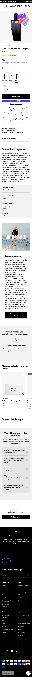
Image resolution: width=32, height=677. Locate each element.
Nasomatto (21, 642)
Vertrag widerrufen (23, 601)
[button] (6, 55)
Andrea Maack (6, 46)
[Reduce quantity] (4, 90)
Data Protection (22, 594)
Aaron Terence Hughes (24, 623)
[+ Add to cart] (23, 394)
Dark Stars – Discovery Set (11, 400)
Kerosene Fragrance (23, 638)
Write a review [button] (16, 517)
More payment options (16, 103)
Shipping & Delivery (7, 629)
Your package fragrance (5, 616)
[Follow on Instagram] (7, 651)
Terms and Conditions (24, 585)
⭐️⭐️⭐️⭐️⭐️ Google (8, 601)
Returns (4, 632)
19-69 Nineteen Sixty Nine (24, 616)
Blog (3, 594)
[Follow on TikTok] (16, 651)
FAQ (3, 620)
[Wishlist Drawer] (26, 6)
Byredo (20, 629)
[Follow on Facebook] (3, 651)
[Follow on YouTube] (12, 651)
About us (4, 588)
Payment (4, 626)
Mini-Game (5, 598)
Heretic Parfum (22, 635)
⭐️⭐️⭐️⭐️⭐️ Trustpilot (5, 605)
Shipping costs (9, 62)
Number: (4, 86)
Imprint (20, 598)
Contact (4, 585)
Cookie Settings (22, 591)
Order (3, 623)
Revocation (21, 588)
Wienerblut (21, 645)
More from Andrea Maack (16, 315)
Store (3, 591)
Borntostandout (22, 626)
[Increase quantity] (11, 90)
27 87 (19, 620)
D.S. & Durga (21, 632)
